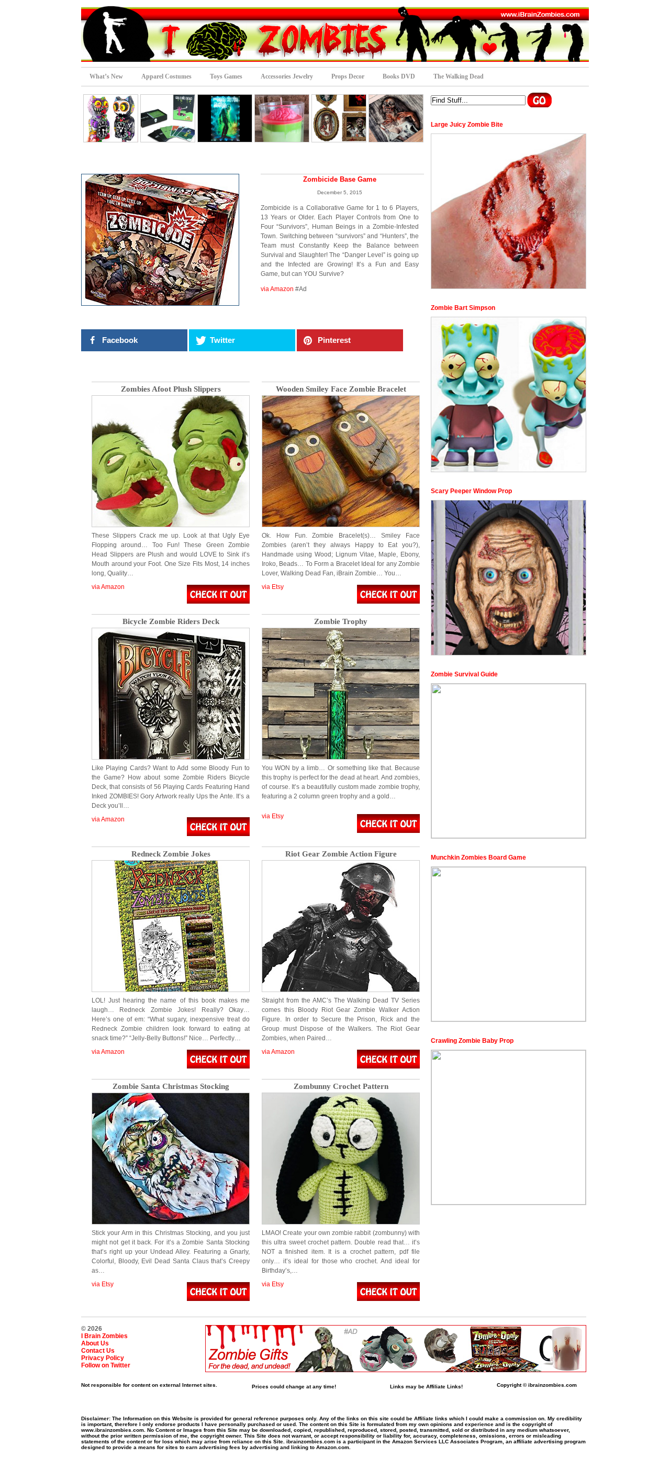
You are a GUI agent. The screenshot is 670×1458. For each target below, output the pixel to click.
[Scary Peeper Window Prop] (508, 577)
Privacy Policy (102, 1358)
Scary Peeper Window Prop (471, 491)
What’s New (106, 76)
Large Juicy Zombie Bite (467, 124)
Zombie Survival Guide (464, 674)
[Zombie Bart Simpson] (508, 394)
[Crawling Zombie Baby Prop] (508, 1127)
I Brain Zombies (104, 1336)
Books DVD (399, 76)
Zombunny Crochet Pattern (341, 1086)
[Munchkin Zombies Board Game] (508, 944)
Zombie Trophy (340, 622)
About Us (95, 1343)
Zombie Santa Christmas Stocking (171, 1086)
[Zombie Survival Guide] (508, 761)
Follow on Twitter (105, 1365)
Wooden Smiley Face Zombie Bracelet (341, 389)
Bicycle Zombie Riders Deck (170, 622)
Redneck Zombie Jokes (170, 854)
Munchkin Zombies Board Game (478, 857)
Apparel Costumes (166, 76)
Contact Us (98, 1350)
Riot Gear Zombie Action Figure (341, 854)
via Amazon (277, 289)
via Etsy (273, 587)
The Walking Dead (458, 76)
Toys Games (226, 76)
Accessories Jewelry (287, 76)
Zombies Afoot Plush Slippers (171, 389)
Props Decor (347, 76)
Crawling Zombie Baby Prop (472, 1040)
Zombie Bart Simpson (463, 307)
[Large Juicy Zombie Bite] (508, 211)
